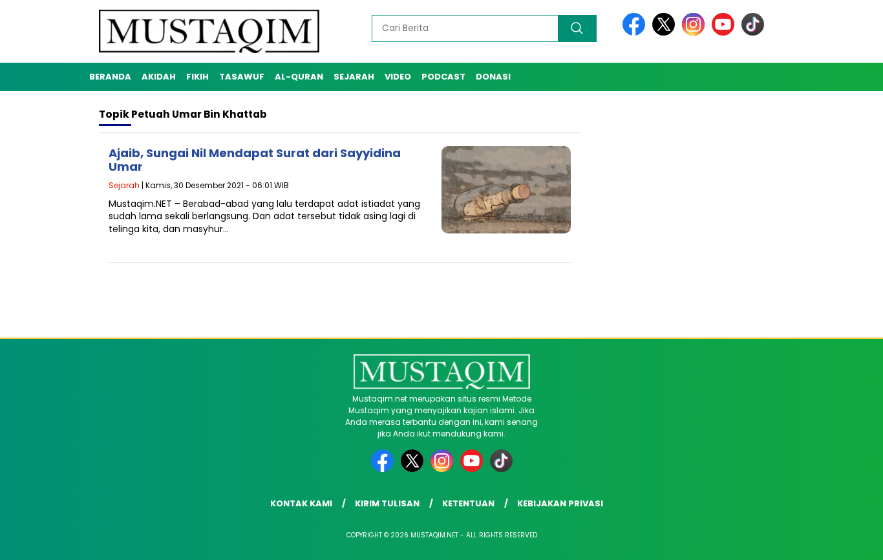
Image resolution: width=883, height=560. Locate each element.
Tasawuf (241, 76)
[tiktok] (752, 33)
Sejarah (354, 76)
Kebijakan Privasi (560, 503)
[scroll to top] (846, 539)
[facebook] (636, 33)
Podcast (443, 76)
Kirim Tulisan (387, 503)
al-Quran (299, 76)
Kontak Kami (301, 503)
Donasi (493, 76)
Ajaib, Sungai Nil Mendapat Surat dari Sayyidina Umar (255, 160)
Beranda (110, 76)
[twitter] (665, 33)
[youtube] (725, 33)
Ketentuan (468, 503)
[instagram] (695, 33)
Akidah (159, 76)
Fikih (197, 76)
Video (398, 76)
